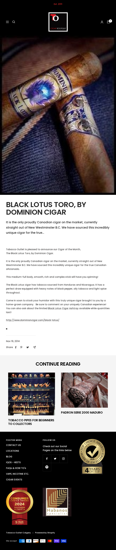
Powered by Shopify (45, 532)
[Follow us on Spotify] (47, 467)
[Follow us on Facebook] (47, 459)
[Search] (13, 22)
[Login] (102, 22)
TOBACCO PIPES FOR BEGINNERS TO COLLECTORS (31, 422)
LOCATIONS (12, 450)
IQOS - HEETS (13, 462)
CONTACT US (13, 445)
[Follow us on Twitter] (55, 459)
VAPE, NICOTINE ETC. (17, 473)
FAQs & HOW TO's (16, 468)
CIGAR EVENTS (14, 479)
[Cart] (108, 22)
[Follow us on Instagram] (63, 459)
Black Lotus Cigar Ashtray (63, 308)
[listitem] (15, 347)
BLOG (9, 456)
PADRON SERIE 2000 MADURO (82, 412)
